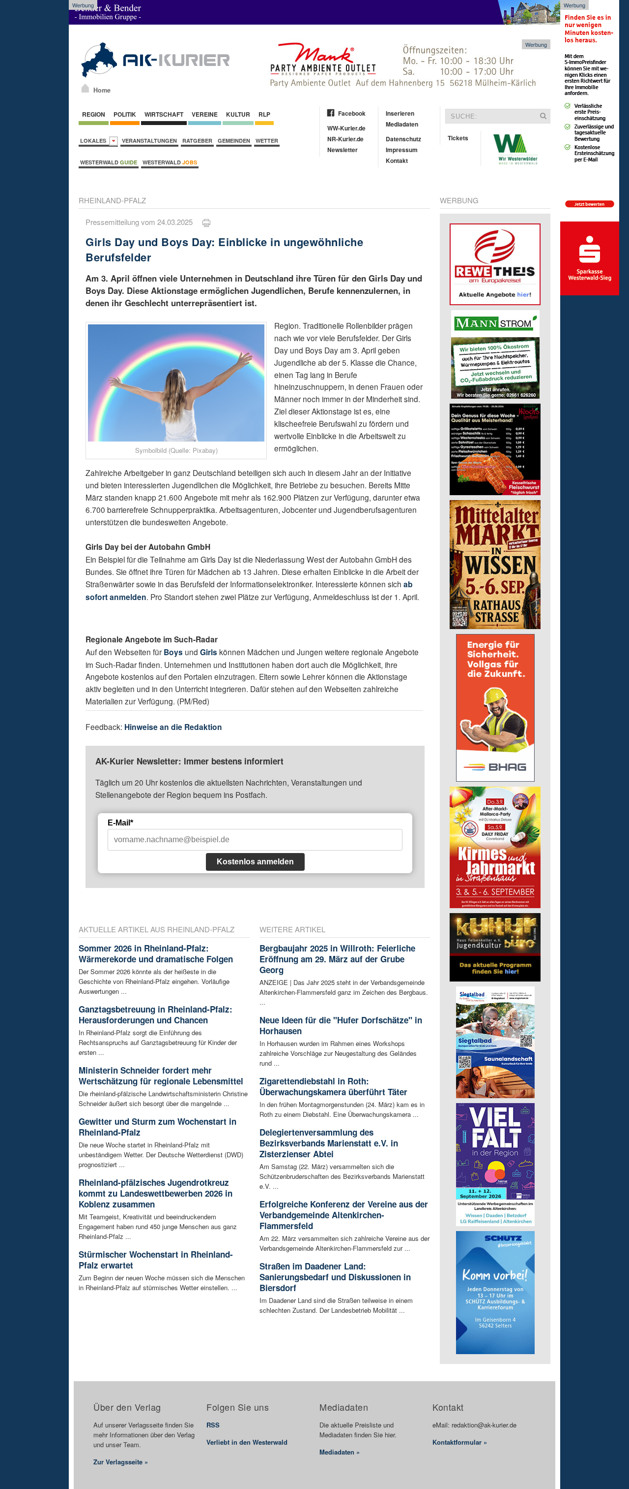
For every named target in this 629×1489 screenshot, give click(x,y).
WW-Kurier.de (346, 128)
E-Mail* (120, 823)
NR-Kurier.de (345, 138)
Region (94, 114)
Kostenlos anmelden (255, 861)
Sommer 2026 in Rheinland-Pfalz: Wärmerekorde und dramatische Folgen (156, 953)
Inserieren (400, 113)
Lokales (94, 140)
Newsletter (342, 149)
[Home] (85, 88)
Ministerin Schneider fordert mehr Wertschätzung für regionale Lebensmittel (161, 1075)
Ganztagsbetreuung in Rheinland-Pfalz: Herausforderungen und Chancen (155, 1014)
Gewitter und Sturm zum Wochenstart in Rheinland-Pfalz (157, 1126)
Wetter (267, 140)
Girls (208, 652)
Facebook (352, 113)
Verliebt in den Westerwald (246, 1442)
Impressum (402, 149)
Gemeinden (234, 140)
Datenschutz (403, 138)
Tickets (458, 137)
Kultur (238, 114)
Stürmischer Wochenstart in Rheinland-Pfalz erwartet (156, 1259)
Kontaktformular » (459, 1442)
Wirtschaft (164, 114)
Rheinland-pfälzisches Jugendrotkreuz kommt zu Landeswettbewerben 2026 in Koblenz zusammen (155, 1193)
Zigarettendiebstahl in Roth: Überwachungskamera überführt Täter (333, 1086)
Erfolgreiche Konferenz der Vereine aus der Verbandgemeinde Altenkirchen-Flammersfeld (343, 1215)
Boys (173, 652)
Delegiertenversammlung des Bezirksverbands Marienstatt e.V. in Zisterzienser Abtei (328, 1143)
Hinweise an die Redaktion (173, 726)
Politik (125, 114)
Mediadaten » (339, 1452)
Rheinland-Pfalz (112, 200)
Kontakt (397, 160)
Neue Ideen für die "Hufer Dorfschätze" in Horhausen (340, 1025)
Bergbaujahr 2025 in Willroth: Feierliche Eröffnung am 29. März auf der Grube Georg (337, 959)
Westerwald (108, 162)
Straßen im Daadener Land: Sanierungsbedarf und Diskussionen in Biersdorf (335, 1277)
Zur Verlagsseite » (120, 1461)
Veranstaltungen (149, 140)
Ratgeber (197, 140)
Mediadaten (402, 124)
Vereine (204, 114)
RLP (264, 114)
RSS (213, 1424)
